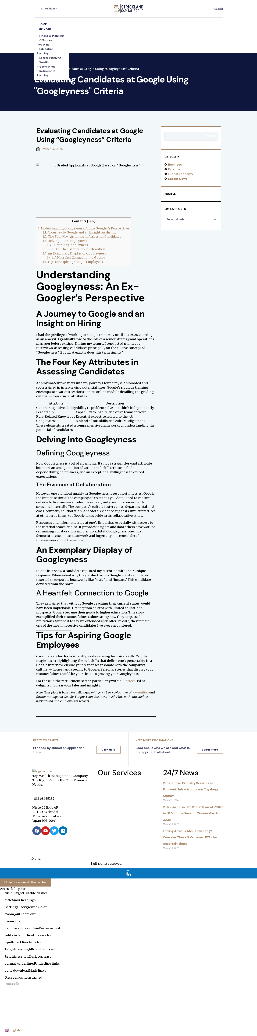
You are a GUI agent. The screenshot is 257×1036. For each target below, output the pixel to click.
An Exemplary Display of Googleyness (74, 253)
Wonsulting (140, 692)
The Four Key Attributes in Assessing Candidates (82, 237)
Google (92, 335)
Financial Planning (51, 36)
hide (91, 221)
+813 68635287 (48, 8)
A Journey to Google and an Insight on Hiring (79, 232)
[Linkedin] (63, 830)
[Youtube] (45, 830)
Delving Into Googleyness (65, 241)
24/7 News (180, 772)
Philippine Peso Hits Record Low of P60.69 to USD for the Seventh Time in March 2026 (193, 813)
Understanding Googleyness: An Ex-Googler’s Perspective (83, 228)
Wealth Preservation (46, 64)
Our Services (119, 772)
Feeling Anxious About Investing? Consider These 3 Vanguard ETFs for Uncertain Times (190, 837)
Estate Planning (50, 58)
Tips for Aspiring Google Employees (73, 262)
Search (210, 136)
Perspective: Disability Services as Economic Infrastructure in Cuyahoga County (191, 789)
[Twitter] (54, 830)
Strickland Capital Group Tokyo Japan (60, 863)
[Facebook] (36, 830)
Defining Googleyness (67, 245)
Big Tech (129, 681)
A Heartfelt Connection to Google (76, 258)
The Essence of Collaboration (78, 249)
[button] (128, 20)
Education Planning (45, 51)
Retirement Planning (46, 73)
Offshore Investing (44, 42)
